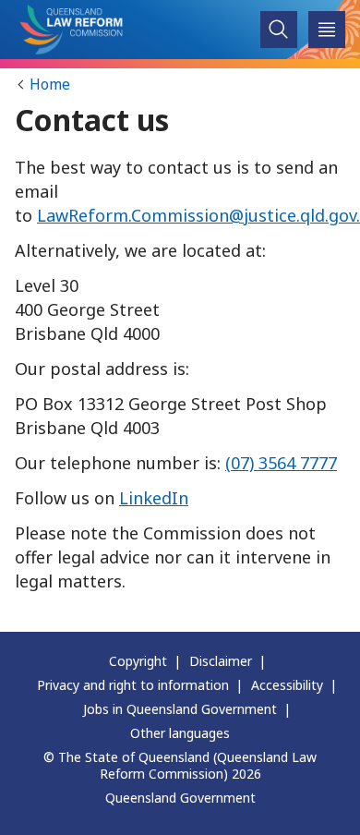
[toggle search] (278, 30)
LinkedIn (153, 498)
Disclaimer (220, 661)
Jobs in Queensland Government (180, 709)
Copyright (138, 661)
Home (50, 84)
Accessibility (287, 685)
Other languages (180, 733)
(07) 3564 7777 (281, 463)
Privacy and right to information (133, 685)
